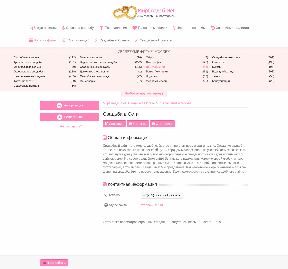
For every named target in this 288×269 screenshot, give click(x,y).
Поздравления (115, 28)
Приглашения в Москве (174, 103)
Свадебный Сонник (114, 40)
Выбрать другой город (143, 93)
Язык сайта (54, 262)
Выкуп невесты (45, 28)
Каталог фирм (44, 40)
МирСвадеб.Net (114, 103)
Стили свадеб (78, 40)
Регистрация (73, 117)
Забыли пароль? (69, 126)
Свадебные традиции (232, 28)
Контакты (139, 123)
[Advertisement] (69, 191)
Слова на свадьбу (79, 28)
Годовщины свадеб (152, 28)
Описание (115, 123)
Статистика (163, 123)
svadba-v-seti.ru (152, 205)
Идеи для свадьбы (191, 28)
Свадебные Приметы (155, 40)
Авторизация (72, 105)
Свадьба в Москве (141, 103)
